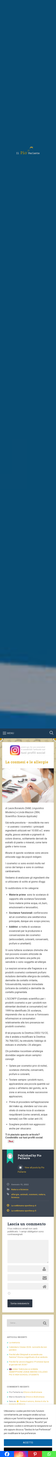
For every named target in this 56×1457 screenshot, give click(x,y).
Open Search (50, 733)
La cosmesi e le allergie (26, 761)
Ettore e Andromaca (32, 1392)
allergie (15, 1194)
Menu (10, 733)
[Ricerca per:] (28, 1323)
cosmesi (33, 1194)
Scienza (15, 1197)
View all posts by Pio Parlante (31, 1169)
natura (42, 1194)
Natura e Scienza (19, 1189)
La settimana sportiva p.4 (23, 1205)
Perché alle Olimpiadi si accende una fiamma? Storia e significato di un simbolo (28, 1355)
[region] (28, 1430)
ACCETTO (28, 1442)
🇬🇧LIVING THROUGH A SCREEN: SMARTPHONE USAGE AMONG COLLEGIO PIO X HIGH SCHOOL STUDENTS (28, 1372)
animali (24, 1194)
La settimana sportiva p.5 (23, 1210)
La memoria (14, 1342)
